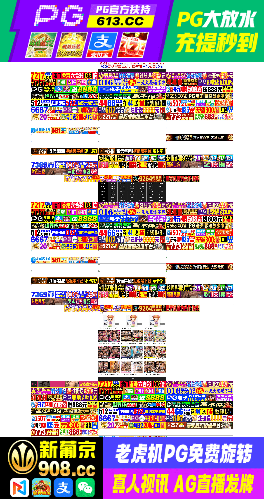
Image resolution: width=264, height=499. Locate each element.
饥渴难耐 (122, 189)
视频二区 (103, 186)
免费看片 (113, 197)
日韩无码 (161, 200)
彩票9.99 (141, 191)
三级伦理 (113, 186)
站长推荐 (103, 189)
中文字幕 (122, 186)
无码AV (103, 194)
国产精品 (113, 183)
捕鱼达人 (113, 191)
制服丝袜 (151, 186)
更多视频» (132, 378)
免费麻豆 (141, 197)
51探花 (132, 194)
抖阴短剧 (151, 200)
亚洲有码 (141, 183)
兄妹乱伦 (122, 200)
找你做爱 (132, 189)
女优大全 (151, 194)
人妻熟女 (141, 186)
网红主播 (122, 183)
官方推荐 (103, 191)
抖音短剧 (113, 194)
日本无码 (132, 183)
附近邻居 (113, 189)
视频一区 (103, 183)
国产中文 (113, 200)
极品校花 (141, 200)
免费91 (122, 197)
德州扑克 (132, 191)
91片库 (141, 194)
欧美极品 (151, 183)
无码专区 (103, 197)
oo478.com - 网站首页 (111, 70)
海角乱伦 (132, 197)
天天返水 (161, 191)
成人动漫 (161, 183)
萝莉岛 (161, 194)
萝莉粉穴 (151, 197)
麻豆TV (122, 194)
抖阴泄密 (161, 197)
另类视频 (161, 186)
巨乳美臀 (132, 186)
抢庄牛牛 (122, 191)
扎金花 (151, 191)
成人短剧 (132, 200)
